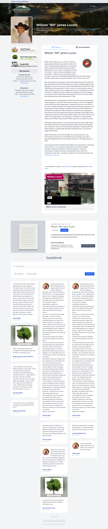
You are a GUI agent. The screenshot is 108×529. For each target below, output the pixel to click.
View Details (24, 83)
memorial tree (66, 166)
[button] (24, 335)
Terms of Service (59, 521)
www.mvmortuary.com (52, 155)
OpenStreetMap (56, 524)
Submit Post (89, 274)
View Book (55, 230)
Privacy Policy (49, 521)
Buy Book (64, 230)
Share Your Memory (88, 246)
